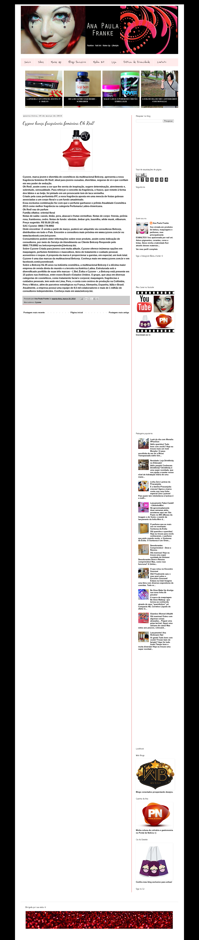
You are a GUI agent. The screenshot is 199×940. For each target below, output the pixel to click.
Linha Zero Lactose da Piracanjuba (160, 483)
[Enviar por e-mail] (86, 298)
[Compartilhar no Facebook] (94, 298)
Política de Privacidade (137, 62)
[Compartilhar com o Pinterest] (97, 298)
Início (27, 62)
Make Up (56, 62)
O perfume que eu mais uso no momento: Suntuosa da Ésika (160, 526)
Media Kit (98, 62)
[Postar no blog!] (89, 298)
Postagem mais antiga (119, 312)
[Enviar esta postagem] (81, 299)
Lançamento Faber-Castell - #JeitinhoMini (162, 504)
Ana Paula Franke (161, 223)
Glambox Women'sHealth (161, 614)
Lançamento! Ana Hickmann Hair (158, 634)
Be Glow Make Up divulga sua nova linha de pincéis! (161, 592)
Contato (161, 62)
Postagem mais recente (34, 312)
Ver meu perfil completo (147, 249)
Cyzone (38, 302)
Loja (114, 62)
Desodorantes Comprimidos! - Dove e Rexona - (160, 547)
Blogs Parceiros (77, 62)
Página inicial (77, 312)
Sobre (41, 62)
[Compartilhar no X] (91, 298)
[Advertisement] (158, 145)
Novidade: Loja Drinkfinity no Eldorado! (162, 461)
